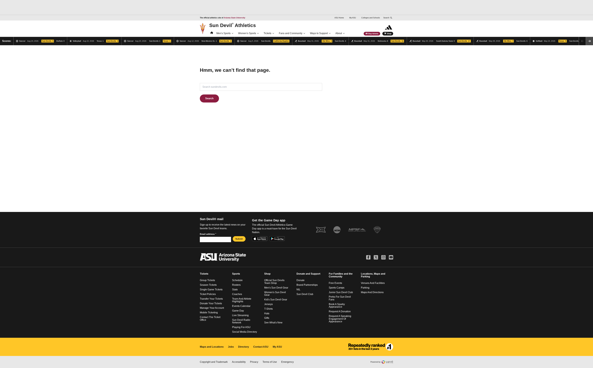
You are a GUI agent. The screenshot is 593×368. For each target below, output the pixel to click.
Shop (389, 34)
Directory (243, 346)
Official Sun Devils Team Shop (274, 281)
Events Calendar (241, 306)
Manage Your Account (212, 308)
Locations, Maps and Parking (373, 275)
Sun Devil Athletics (232, 25)
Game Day (238, 310)
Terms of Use (270, 362)
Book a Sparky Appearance (337, 305)
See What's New (273, 322)
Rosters (236, 285)
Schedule (237, 280)
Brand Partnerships (307, 285)
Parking (365, 287)
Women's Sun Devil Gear (275, 293)
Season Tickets (208, 285)
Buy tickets (373, 34)
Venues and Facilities (373, 283)
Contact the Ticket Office (210, 318)
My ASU (352, 18)
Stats (235, 289)
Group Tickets (207, 280)
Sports (236, 273)
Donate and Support (308, 273)
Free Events (335, 283)
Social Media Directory (244, 331)
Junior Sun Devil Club (341, 292)
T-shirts (268, 308)
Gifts (266, 318)
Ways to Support (319, 33)
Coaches (237, 294)
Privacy (254, 362)
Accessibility (239, 362)
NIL (298, 289)
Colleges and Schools (370, 18)
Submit (239, 239)
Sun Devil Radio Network (241, 321)
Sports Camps (336, 287)
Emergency (287, 362)
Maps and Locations (212, 346)
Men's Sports (223, 33)
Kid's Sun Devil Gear (275, 299)
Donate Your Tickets (211, 303)
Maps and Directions (372, 292)
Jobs (231, 346)
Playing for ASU (241, 327)
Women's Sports (247, 33)
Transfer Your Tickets (211, 298)
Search (209, 98)
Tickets (267, 33)
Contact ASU (260, 346)
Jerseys (268, 304)
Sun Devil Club (304, 294)
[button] (589, 41)
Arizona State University (234, 18)
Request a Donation (340, 311)
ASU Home (339, 18)
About (338, 33)
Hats (266, 313)
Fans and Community (290, 33)
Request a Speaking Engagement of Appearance (340, 319)
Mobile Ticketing (209, 312)
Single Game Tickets (211, 289)
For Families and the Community (341, 275)
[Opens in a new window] (370, 347)
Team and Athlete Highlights (241, 300)
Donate (300, 280)
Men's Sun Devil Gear (276, 287)
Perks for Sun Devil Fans (340, 298)
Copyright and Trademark (214, 362)
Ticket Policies (208, 294)
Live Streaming (240, 315)
